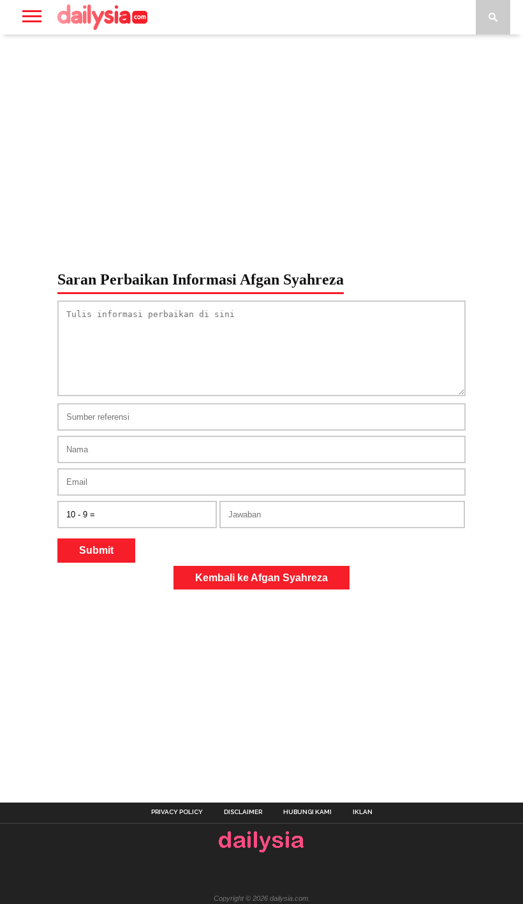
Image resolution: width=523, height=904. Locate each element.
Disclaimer (243, 812)
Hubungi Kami (307, 812)
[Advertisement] (261, 136)
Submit (96, 550)
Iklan (362, 812)
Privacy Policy (177, 812)
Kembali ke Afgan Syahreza (261, 577)
